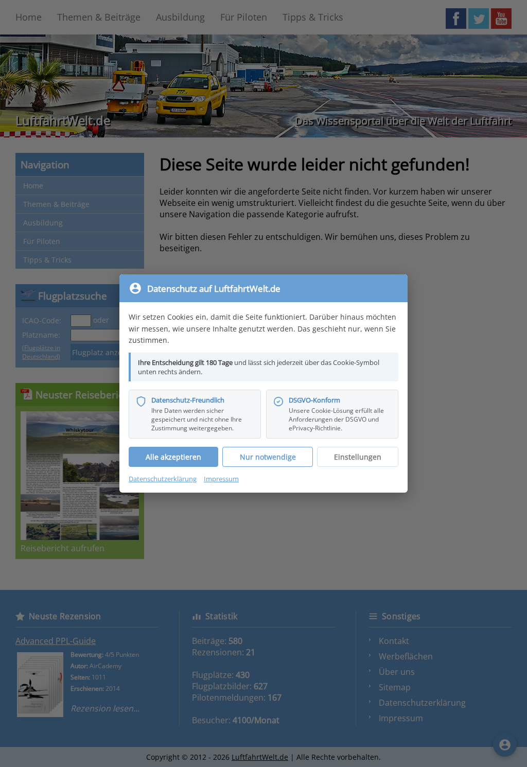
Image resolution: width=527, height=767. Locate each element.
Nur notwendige (268, 457)
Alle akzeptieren (173, 457)
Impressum (221, 478)
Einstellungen (357, 457)
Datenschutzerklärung (163, 478)
